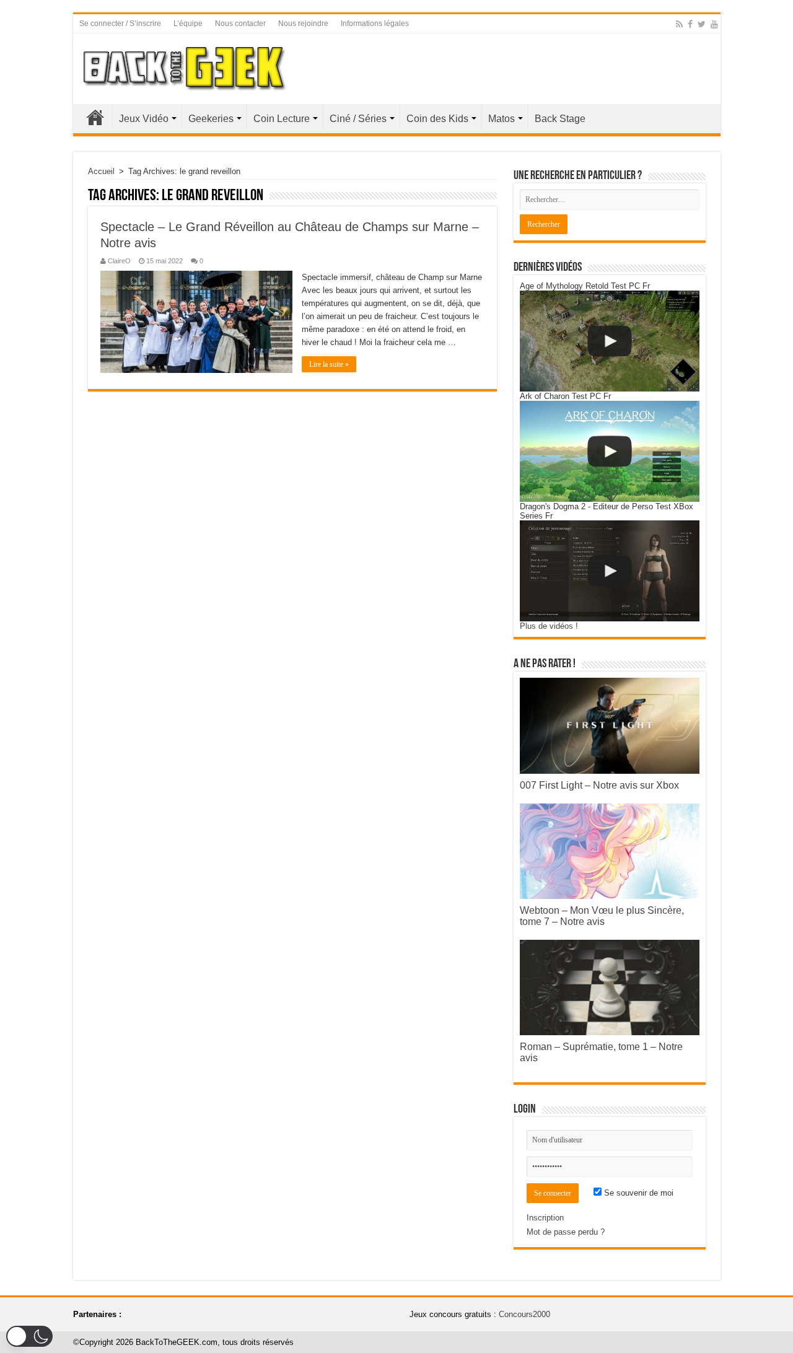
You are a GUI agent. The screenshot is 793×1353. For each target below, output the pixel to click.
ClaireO (119, 261)
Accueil (95, 117)
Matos (501, 118)
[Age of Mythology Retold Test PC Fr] (609, 341)
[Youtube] (714, 24)
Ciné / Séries (358, 118)
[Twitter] (701, 24)
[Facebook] (690, 24)
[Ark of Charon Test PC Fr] (609, 451)
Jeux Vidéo (144, 118)
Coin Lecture (281, 118)
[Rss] (679, 24)
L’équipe (188, 23)
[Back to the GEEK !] (184, 66)
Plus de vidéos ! (549, 626)
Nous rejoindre (303, 23)
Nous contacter (240, 23)
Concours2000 (524, 1314)
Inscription (545, 1217)
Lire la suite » (329, 364)
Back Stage (560, 118)
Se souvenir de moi (637, 1193)
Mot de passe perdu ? (566, 1232)
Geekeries (211, 118)
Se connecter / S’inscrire (120, 23)
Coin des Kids (437, 118)
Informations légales (375, 23)
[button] (29, 1336)
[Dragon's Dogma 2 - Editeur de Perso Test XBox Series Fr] (609, 570)
